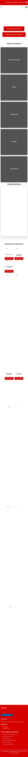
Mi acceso (15, 2)
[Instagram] (11, 711)
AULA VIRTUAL (8, 2)
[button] (22, 7)
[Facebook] (2, 711)
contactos (21, 2)
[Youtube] (8, 711)
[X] (5, 711)
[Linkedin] (14, 711)
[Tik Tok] (17, 711)
